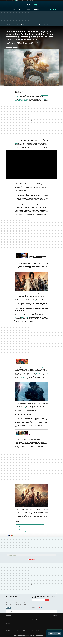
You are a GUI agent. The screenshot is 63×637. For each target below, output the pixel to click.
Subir (54, 615)
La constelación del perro (53, 24)
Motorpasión (37, 619)
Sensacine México (23, 630)
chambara (23, 313)
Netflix (47, 24)
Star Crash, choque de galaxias (42, 373)
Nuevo (55, 6)
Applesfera (7, 622)
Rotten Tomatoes (15, 42)
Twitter (56, 9)
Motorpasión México (38, 630)
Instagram (50, 9)
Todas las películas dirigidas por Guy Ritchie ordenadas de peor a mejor (29, 531)
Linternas (18, 24)
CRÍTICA (9, 9)
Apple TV (7, 602)
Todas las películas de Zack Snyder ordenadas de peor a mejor (37, 434)
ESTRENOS (14, 9)
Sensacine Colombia (23, 631)
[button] (20, 91)
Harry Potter (13, 24)
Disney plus (25, 599)
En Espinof (30, 359)
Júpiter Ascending (24, 317)
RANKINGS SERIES (36, 9)
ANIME (24, 9)
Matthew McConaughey (23, 24)
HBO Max (25, 602)
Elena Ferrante (39, 24)
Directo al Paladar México (31, 631)
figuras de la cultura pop (31, 184)
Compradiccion (46, 622)
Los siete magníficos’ (40, 367)
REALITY (19, 9)
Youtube (55, 9)
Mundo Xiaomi (8, 624)
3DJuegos (15, 619)
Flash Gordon (23, 377)
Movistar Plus (8, 600)
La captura (44, 24)
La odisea (16, 602)
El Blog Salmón (53, 619)
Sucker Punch (37, 300)
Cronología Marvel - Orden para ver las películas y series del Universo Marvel (30, 529)
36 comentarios (9, 47)
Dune (19, 313)
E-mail (17, 47)
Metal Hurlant (17, 423)
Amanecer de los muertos (23, 99)
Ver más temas (8, 607)
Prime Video (35, 24)
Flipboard (53, 9)
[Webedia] (8, 615)
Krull (34, 419)
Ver (32, 559)
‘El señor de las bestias (26, 407)
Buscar (55, 612)
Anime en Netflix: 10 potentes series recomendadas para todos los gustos (30, 524)
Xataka (7, 619)
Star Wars (30, 42)
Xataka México (8, 630)
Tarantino (31, 24)
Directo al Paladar (31, 619)
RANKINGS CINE (29, 9)
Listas (24, 600)
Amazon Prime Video (17, 599)
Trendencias (45, 619)
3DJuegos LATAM (16, 630)
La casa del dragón (8, 604)
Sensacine (22, 619)
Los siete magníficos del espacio (23, 371)
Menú (8, 6)
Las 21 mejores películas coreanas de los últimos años (26, 526)
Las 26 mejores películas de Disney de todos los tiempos (26, 528)
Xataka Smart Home (8, 623)
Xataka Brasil (7, 631)
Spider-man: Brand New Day (18, 605)
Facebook (51, 9)
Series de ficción (8, 599)
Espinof (31, 4)
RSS (43, 607)
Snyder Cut (30, 201)
